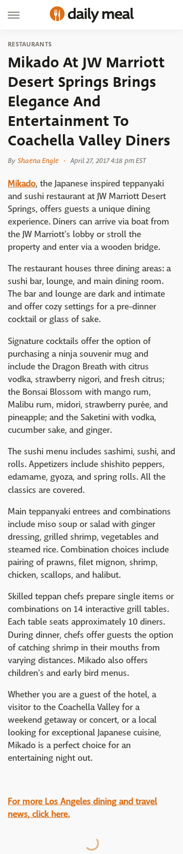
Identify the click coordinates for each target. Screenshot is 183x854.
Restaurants (30, 44)
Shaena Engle (38, 160)
